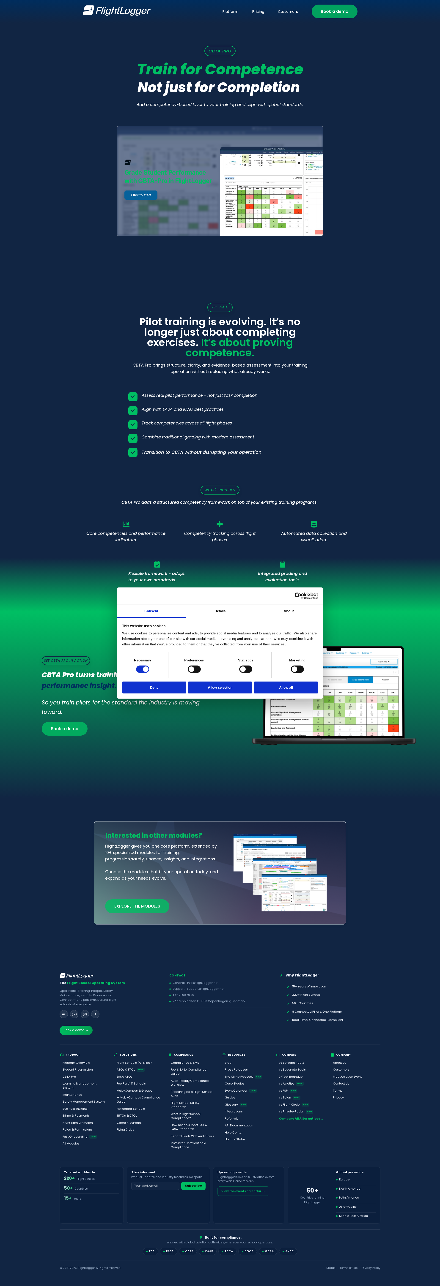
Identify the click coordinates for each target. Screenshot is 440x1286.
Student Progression (78, 1069)
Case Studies (235, 1083)
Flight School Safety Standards (185, 1105)
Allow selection (220, 687)
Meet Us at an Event (347, 1077)
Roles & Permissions (78, 1129)
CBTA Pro (69, 1077)
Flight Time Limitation (78, 1123)
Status (331, 1268)
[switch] (194, 669)
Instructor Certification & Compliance (188, 1145)
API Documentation (239, 1125)
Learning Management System (79, 1086)
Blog (228, 1063)
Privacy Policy (371, 1268)
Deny (154, 687)
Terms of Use (349, 1268)
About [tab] (289, 611)
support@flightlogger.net (205, 989)
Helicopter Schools (131, 1109)
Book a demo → (76, 1030)
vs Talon (289, 1097)
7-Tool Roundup (291, 1077)
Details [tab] (220, 611)
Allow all (286, 687)
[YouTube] (74, 1014)
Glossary (235, 1105)
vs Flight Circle (293, 1105)
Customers (288, 11)
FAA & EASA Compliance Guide (188, 1072)
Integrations (234, 1111)
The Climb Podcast (243, 1077)
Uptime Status (235, 1139)
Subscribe (193, 1185)
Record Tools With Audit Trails (192, 1136)
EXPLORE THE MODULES (137, 906)
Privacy (338, 1097)
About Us (339, 1063)
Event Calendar (240, 1091)
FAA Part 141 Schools (131, 1083)
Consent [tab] (151, 611)
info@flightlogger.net (202, 983)
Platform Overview (76, 1063)
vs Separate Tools (292, 1069)
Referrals (231, 1118)
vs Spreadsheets (291, 1063)
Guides (230, 1097)
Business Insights (75, 1109)
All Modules (71, 1143)
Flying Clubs (125, 1129)
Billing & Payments (76, 1115)
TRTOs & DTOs (127, 1115)
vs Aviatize (290, 1083)
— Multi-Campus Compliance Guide (138, 1100)
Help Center (234, 1132)
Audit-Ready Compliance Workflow (190, 1083)
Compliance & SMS (185, 1063)
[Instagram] (85, 1014)
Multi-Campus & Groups (134, 1091)
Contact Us (341, 1083)
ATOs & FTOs (130, 1069)
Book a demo (334, 11)
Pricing (258, 11)
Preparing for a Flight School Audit (191, 1094)
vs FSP (287, 1091)
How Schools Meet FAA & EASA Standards (189, 1127)
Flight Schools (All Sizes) (134, 1063)
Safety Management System (84, 1102)
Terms (337, 1091)
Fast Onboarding (79, 1137)
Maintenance (72, 1095)
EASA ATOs (124, 1077)
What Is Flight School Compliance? (186, 1116)
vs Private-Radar (295, 1111)
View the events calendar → (243, 1191)
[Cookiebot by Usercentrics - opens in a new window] (298, 596)
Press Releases (236, 1069)
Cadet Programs (129, 1123)
